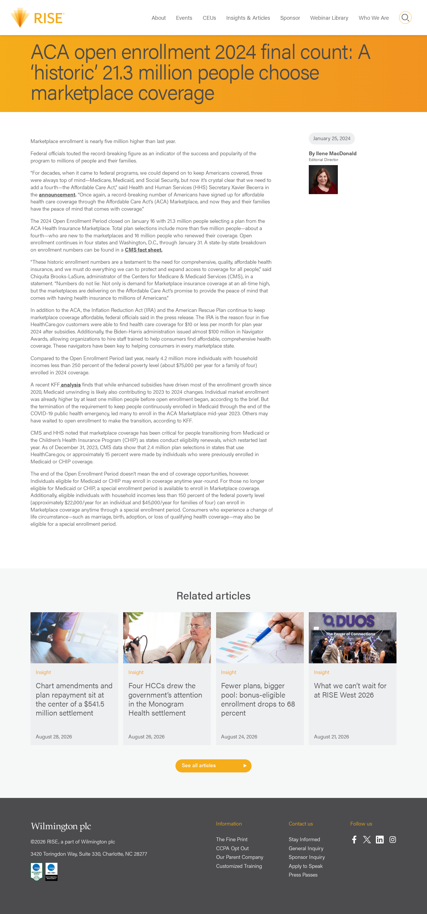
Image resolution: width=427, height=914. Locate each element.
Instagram (393, 839)
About (159, 17)
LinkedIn (379, 839)
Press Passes (303, 874)
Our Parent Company (239, 856)
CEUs (209, 17)
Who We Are (374, 17)
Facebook (354, 839)
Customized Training (239, 865)
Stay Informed (304, 839)
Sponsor (290, 17)
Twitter (367, 839)
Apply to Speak (306, 865)
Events (184, 17)
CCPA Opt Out (232, 848)
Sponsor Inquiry (307, 856)
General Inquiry (306, 848)
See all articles (199, 765)
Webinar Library (329, 17)
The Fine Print (231, 839)
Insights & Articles (248, 17)
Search (405, 17)
